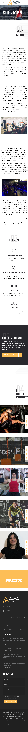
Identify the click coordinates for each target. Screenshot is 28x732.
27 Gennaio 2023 (8, 667)
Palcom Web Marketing (19, 712)
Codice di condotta (19, 629)
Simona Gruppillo (14, 543)
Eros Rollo (14, 416)
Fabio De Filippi (14, 449)
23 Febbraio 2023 (8, 659)
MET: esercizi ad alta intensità (13, 648)
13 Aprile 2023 (7, 650)
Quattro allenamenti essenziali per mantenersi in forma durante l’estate (14, 641)
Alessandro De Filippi (14, 481)
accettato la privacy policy (11, 698)
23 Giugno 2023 (7, 644)
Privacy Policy (18, 714)
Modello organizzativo (8, 629)
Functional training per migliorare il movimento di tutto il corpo (14, 656)
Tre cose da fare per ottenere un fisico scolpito (14, 665)
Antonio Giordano (14, 512)
